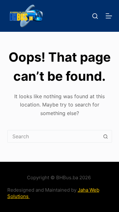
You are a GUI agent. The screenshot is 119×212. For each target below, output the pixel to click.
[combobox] (54, 136)
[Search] (95, 16)
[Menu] (109, 16)
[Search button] (106, 136)
